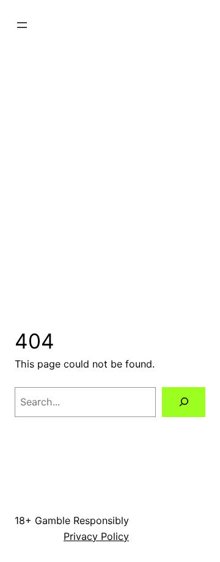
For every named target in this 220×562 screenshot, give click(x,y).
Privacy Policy (96, 536)
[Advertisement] (110, 175)
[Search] (183, 402)
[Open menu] (22, 25)
